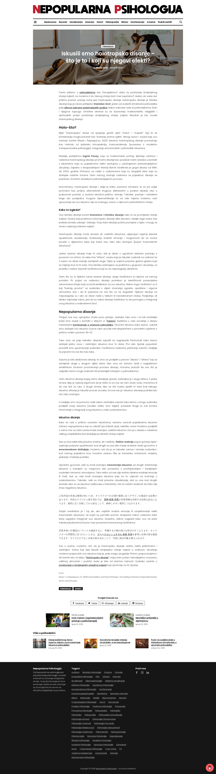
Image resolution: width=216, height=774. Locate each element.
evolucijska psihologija (82, 676)
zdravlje (114, 753)
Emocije (118, 672)
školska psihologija (81, 740)
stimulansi (121, 744)
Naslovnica (50, 22)
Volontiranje (101, 753)
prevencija (120, 706)
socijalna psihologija (81, 744)
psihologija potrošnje (104, 723)
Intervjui (89, 22)
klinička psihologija (81, 685)
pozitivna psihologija (102, 706)
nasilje (96, 697)
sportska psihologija (103, 744)
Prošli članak (78, 615)
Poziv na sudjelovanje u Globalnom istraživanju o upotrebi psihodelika (164, 642)
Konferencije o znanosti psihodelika (93, 324)
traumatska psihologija (91, 748)
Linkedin (124, 603)
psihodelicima (87, 92)
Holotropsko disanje (97, 557)
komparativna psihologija (84, 689)
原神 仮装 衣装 (111, 499)
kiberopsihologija (94, 680)
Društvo (108, 672)
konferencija (105, 689)
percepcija (113, 702)
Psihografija (112, 22)
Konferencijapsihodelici (83, 693)
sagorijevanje (116, 736)
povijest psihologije (81, 706)
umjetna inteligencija (82, 753)
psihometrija (102, 731)
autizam (76, 672)
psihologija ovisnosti (81, 723)
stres (74, 748)
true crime (110, 748)
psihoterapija (78, 736)
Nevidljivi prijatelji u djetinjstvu (147, 619)
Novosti (63, 22)
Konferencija (137, 22)
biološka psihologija (91, 672)
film (98, 676)
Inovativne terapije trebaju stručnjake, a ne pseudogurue (115, 641)
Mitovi (124, 22)
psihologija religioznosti (83, 727)
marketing (102, 693)
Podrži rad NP (165, 22)
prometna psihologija (82, 710)
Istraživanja (76, 22)
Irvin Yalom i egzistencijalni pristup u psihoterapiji (87, 619)
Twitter (94, 603)
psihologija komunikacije (110, 714)
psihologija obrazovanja (104, 719)
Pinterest (139, 603)
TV (120, 748)
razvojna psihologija (97, 736)
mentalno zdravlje (119, 693)
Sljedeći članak (143, 615)
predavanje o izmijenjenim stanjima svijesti (82, 565)
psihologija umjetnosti (82, 731)
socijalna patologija (101, 740)
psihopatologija (118, 731)
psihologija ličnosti (80, 719)
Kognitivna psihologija (102, 685)
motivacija (85, 697)
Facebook (79, 603)
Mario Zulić (100, 67)
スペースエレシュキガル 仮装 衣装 (114, 534)
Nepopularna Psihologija (106, 768)
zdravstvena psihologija (83, 757)
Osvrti (100, 22)
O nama (151, 22)
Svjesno (111, 321)
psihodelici (108, 46)
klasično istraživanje (115, 680)
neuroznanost (109, 697)
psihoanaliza (101, 710)
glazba (106, 676)
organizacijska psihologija (84, 702)
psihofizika (77, 714)
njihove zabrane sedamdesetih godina (85, 107)
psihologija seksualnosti (108, 727)
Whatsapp (109, 603)
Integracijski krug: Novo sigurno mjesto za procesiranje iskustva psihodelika (64, 642)
